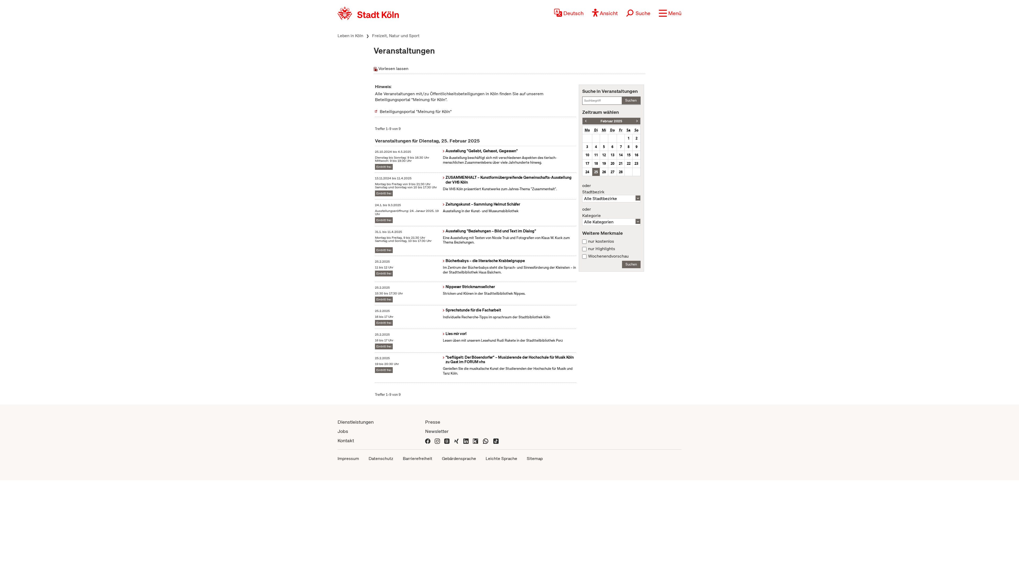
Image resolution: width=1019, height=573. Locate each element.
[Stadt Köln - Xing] (456, 440)
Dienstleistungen (356, 422)
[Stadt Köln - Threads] (447, 440)
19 (604, 163)
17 (587, 163)
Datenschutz (381, 458)
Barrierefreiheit (417, 458)
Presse (432, 422)
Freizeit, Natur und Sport (396, 35)
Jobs (343, 431)
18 (596, 163)
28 (621, 172)
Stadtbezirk (593, 189)
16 (636, 155)
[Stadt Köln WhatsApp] (485, 440)
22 (629, 163)
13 (612, 155)
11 (596, 155)
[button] (670, 13)
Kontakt (346, 440)
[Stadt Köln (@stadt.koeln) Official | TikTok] (496, 440)
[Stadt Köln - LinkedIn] (466, 440)
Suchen (631, 100)
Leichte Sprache (501, 458)
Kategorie (591, 212)
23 (636, 163)
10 (587, 155)
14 (621, 155)
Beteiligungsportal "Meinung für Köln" (416, 111)
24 (587, 172)
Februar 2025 (611, 121)
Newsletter (437, 431)
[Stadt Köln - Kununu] (475, 440)
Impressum (348, 458)
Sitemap (535, 458)
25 (596, 172)
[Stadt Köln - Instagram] (437, 440)
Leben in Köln (350, 35)
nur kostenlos (601, 241)
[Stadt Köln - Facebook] (427, 440)
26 (604, 172)
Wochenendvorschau (608, 256)
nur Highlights (601, 249)
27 (612, 172)
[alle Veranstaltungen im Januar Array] (585, 121)
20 (612, 163)
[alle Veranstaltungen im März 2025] (637, 121)
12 (604, 155)
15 (629, 155)
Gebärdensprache (459, 458)
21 (621, 163)
